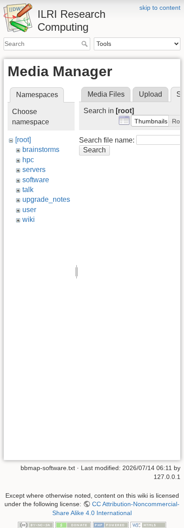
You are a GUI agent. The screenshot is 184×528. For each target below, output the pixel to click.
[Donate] (73, 524)
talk (27, 189)
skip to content (159, 7)
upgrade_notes (46, 199)
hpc (28, 160)
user (29, 209)
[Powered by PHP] (111, 524)
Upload (150, 94)
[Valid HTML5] (148, 524)
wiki (28, 219)
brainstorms (40, 149)
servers (34, 169)
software (35, 180)
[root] (23, 139)
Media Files (106, 94)
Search (85, 44)
